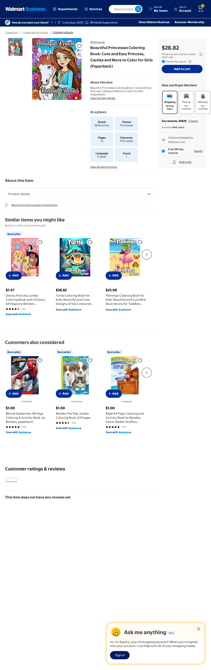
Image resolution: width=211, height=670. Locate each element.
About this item (19, 180)
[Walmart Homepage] (25, 9)
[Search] (138, 9)
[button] (158, 9)
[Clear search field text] (132, 9)
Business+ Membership (189, 22)
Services (95, 9)
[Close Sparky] (198, 628)
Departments (67, 9)
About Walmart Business (154, 22)
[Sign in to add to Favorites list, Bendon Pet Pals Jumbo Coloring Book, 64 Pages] (90, 360)
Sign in (120, 655)
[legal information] (201, 54)
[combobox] (125, 9)
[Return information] (188, 61)
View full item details (102, 98)
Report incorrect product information (34, 205)
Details (198, 151)
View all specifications (103, 166)
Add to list (185, 162)
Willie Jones (97, 42)
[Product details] (149, 194)
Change (193, 121)
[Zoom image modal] (79, 55)
